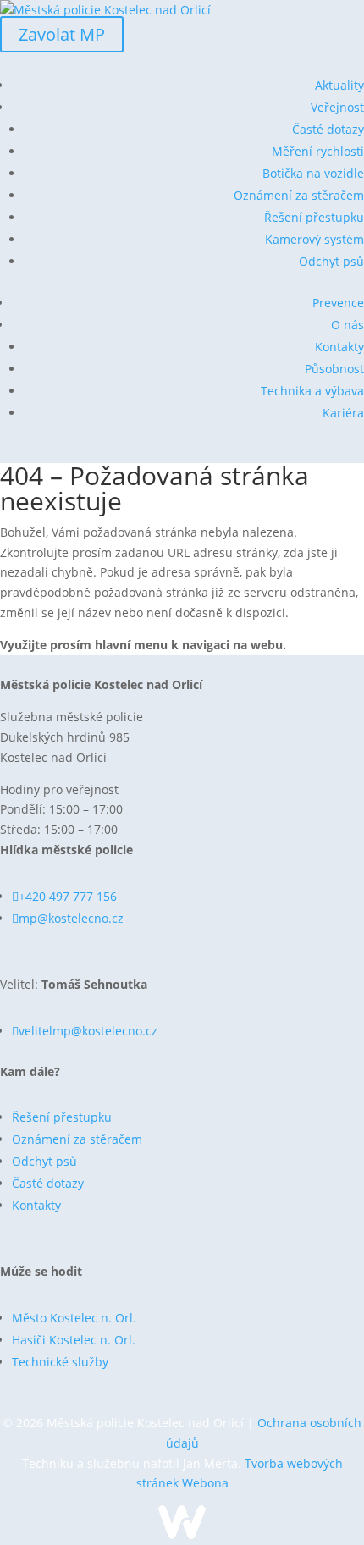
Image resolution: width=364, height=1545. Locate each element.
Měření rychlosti (318, 151)
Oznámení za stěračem (299, 195)
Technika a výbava (312, 391)
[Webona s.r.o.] (182, 1534)
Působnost (334, 369)
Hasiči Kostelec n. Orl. (73, 1340)
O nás (347, 325)
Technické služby (60, 1362)
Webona (205, 1483)
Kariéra (343, 413)
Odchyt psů (331, 261)
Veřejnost (337, 107)
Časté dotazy (328, 129)
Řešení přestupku (314, 217)
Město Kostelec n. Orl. (74, 1318)
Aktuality (339, 85)
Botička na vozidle (313, 173)
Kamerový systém (314, 239)
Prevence (338, 303)
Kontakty (339, 347)
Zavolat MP (62, 34)
